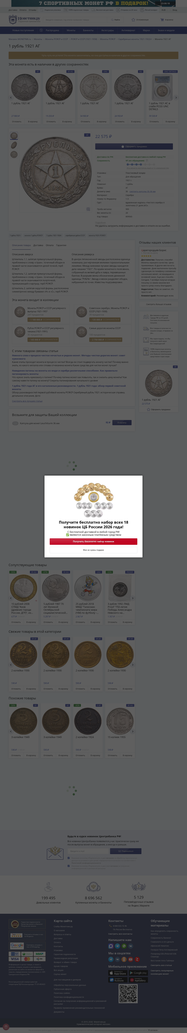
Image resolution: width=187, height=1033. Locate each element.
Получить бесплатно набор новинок (93, 541)
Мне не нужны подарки (93, 550)
